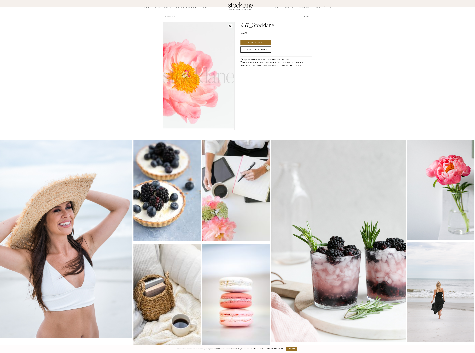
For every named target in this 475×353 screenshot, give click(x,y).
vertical (298, 65)
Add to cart (256, 42)
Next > (308, 17)
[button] (230, 26)
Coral (278, 62)
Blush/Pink (252, 62)
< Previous (169, 17)
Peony (252, 65)
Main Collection (280, 59)
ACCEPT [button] (292, 349)
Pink (259, 65)
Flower (287, 62)
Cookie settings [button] (275, 349)
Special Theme (284, 65)
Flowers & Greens (261, 59)
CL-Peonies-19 (266, 62)
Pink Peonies (269, 65)
